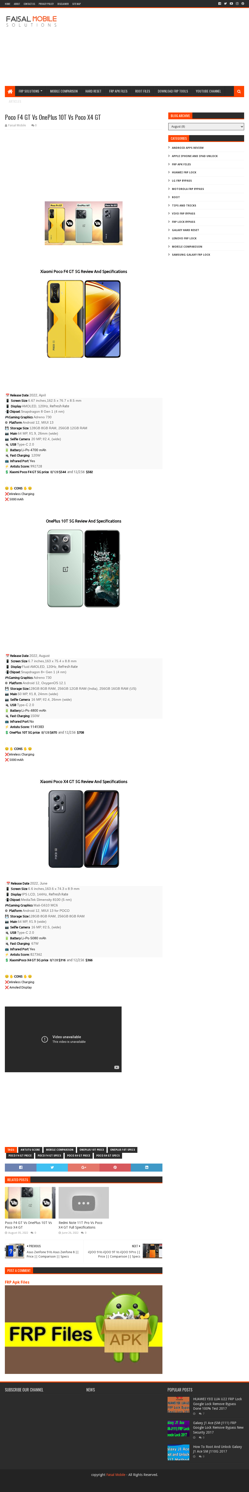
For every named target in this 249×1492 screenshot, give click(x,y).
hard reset (93, 90)
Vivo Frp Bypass (183, 213)
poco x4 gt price (78, 1155)
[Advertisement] (155, 47)
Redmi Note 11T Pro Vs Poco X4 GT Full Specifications (80, 1225)
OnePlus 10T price (92, 1149)
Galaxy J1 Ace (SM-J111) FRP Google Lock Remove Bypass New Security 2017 (218, 1427)
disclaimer (63, 4)
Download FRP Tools (173, 90)
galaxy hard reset (185, 230)
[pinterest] (242, 3)
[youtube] (231, 3)
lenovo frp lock (184, 238)
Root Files (142, 90)
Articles (15, 101)
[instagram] (237, 3)
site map (76, 4)
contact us (29, 4)
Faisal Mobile (115, 1475)
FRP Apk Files (17, 1282)
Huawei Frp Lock (184, 172)
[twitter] (225, 3)
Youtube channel (208, 90)
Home (7, 4)
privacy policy (46, 4)
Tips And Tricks (184, 205)
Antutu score (30, 1149)
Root (176, 197)
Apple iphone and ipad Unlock (195, 156)
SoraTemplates (31, 1486)
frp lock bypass (183, 222)
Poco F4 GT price (20, 1155)
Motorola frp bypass (188, 189)
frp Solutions (29, 90)
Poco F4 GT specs (49, 1155)
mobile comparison (59, 1149)
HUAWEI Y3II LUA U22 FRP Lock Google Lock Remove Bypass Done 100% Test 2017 (217, 1403)
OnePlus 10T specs (122, 1149)
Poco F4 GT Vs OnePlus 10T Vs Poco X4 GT (28, 1225)
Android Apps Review (188, 147)
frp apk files (118, 90)
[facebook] (219, 3)
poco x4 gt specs (108, 1155)
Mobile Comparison (64, 90)
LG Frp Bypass (182, 180)
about (17, 4)
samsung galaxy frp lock (191, 254)
